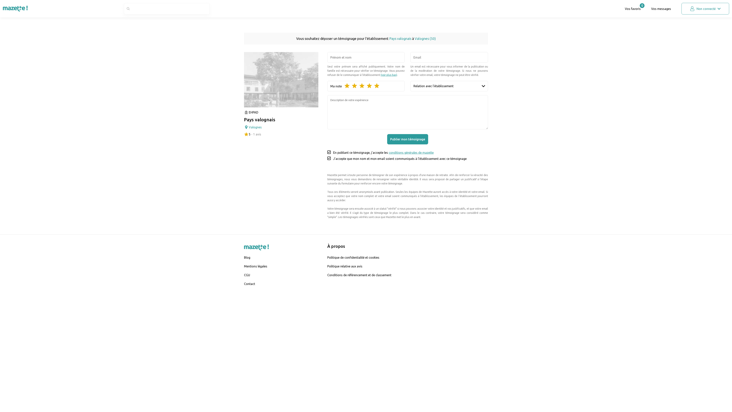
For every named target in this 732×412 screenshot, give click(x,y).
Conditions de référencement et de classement (359, 275)
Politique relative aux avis (344, 266)
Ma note (336, 86)
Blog (247, 257)
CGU (247, 275)
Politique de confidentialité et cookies (353, 257)
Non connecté (706, 8)
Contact (249, 284)
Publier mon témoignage (407, 139)
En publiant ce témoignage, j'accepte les (383, 152)
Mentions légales (255, 266)
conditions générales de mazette (411, 152)
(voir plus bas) (389, 74)
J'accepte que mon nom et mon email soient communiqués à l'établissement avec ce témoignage (400, 158)
